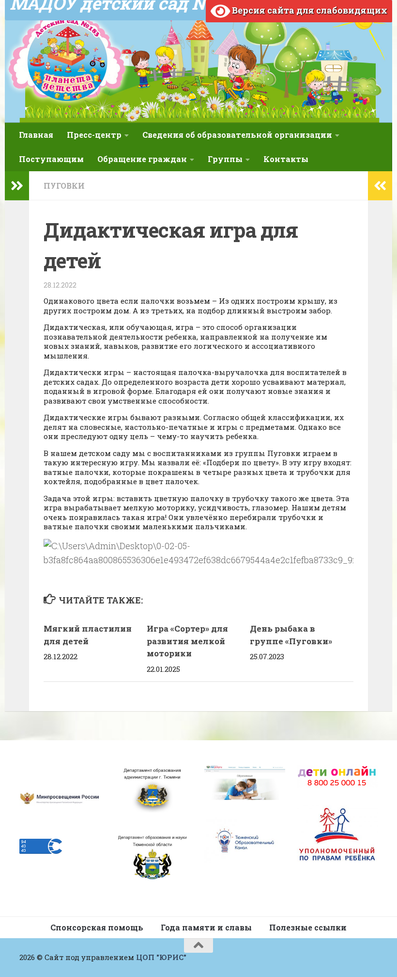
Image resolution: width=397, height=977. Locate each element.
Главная (36, 135)
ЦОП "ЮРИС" (161, 957)
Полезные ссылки (308, 927)
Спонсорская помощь (96, 927)
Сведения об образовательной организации (237, 135)
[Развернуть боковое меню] (17, 185)
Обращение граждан (142, 159)
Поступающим (51, 159)
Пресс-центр (94, 135)
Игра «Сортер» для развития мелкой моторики (187, 641)
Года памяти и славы (206, 927)
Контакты (285, 159)
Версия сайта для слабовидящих (308, 10)
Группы (225, 159)
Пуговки (64, 185)
